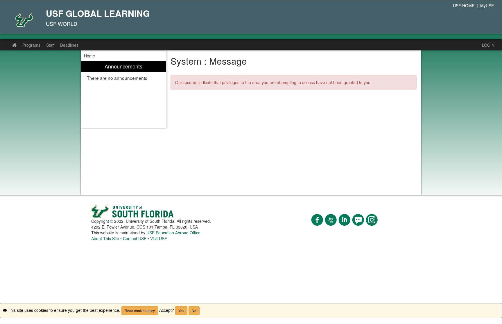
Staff (50, 45)
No (194, 310)
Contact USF (134, 238)
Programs (31, 45)
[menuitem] (123, 94)
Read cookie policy (140, 310)
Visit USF (158, 238)
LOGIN (488, 45)
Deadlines (69, 45)
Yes (181, 310)
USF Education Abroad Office (173, 233)
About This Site (105, 238)
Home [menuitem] (89, 56)
